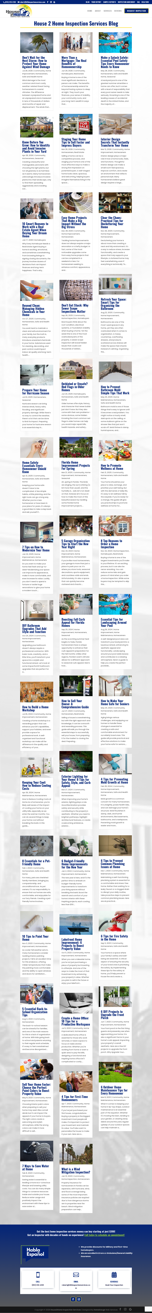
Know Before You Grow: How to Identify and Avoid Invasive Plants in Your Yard (36, 147)
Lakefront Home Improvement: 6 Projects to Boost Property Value (73, 944)
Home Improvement (31, 638)
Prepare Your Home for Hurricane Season (35, 391)
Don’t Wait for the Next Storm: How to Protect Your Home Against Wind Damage (36, 62)
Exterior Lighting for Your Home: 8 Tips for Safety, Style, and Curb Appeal (76, 781)
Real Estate (79, 73)
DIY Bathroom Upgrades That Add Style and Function (34, 628)
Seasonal (39, 158)
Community (39, 71)
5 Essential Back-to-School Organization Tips (35, 1011)
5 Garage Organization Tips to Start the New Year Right (76, 543)
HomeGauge (99, 1310)
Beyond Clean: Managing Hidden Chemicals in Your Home (33, 310)
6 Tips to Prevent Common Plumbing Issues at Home (113, 863)
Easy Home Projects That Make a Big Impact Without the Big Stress (74, 222)
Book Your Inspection (114, 1285)
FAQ (138, 2)
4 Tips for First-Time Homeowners (75, 1098)
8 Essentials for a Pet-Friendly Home (36, 862)
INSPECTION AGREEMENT (126, 2)
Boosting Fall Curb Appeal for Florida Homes (73, 622)
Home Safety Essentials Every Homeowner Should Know (34, 467)
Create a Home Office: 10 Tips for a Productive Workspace (76, 1021)
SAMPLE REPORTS (109, 2)
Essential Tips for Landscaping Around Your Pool (114, 622)
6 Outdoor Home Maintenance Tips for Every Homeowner (114, 1090)
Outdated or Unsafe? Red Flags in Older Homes (75, 386)
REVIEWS (118, 11)
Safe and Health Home (32, 76)
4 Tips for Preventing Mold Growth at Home (114, 781)
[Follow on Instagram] (78, 1299)
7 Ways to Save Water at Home (35, 1167)
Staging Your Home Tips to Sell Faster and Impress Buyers (76, 142)
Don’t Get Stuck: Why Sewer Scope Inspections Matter (75, 308)
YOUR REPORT (96, 2)
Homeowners (41, 73)
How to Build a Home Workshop (35, 708)
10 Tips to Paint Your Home (35, 938)
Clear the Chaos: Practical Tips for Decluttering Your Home (112, 222)
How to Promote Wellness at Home (112, 467)
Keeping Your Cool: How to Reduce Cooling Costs (36, 785)
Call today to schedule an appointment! (104, 1235)
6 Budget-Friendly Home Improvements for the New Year (75, 864)
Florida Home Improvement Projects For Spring (76, 465)
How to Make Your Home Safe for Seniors (115, 702)
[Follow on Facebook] (73, 1299)
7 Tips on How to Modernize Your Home (36, 548)
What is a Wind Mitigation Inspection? (76, 1170)
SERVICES (108, 11)
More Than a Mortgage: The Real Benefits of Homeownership (74, 62)
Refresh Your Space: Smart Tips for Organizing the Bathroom (113, 304)
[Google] (54, 2)
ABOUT (98, 11)
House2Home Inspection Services (66, 1310)
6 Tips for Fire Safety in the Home (114, 937)
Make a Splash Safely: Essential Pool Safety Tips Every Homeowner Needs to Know (115, 62)
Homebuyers (40, 240)
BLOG (87, 2)
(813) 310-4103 (38, 1285)
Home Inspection (69, 318)
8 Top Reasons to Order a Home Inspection (111, 543)
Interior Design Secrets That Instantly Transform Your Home (115, 142)
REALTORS (145, 2)
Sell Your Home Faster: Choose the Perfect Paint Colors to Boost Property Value (36, 1089)
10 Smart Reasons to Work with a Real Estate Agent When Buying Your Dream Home (35, 229)
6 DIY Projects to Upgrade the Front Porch (112, 1014)
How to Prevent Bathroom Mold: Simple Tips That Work (115, 389)
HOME (89, 11)
